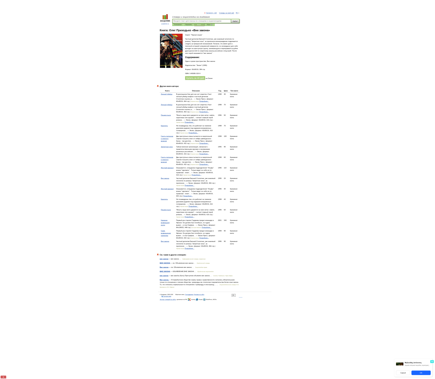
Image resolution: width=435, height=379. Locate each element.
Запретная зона (167, 147)
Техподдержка (189, 294)
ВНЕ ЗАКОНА (165, 263)
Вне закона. (164, 280)
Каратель (164, 126)
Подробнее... (204, 101)
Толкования (177, 24)
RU (237, 13)
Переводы (188, 24)
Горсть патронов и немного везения (167, 138)
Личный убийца (166, 94)
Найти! (235, 21)
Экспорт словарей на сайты (168, 299)
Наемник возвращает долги (165, 222)
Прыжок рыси (166, 115)
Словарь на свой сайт (226, 13)
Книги (199, 24)
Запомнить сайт (211, 13)
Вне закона (165, 178)
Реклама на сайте (199, 294)
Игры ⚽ (209, 24)
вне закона (164, 259)
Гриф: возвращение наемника (166, 233)
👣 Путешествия (166, 296)
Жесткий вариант (167, 168)
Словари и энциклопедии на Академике (191, 17)
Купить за (195, 78)
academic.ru (165, 24)
